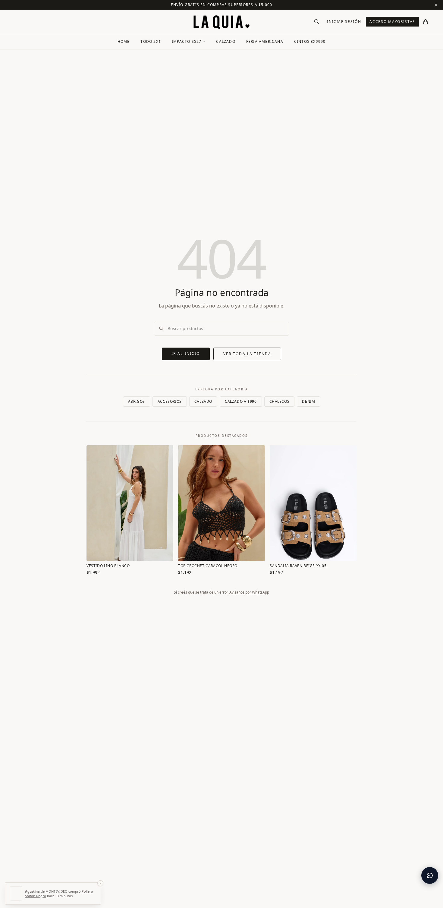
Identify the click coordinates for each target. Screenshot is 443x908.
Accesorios (170, 401)
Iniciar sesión (344, 21)
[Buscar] (316, 21)
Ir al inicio (185, 353)
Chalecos (279, 401)
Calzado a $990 (240, 401)
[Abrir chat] (429, 875)
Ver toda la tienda (247, 353)
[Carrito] (425, 21)
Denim (308, 401)
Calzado (203, 401)
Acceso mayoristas (392, 21)
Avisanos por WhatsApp (249, 592)
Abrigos (136, 401)
